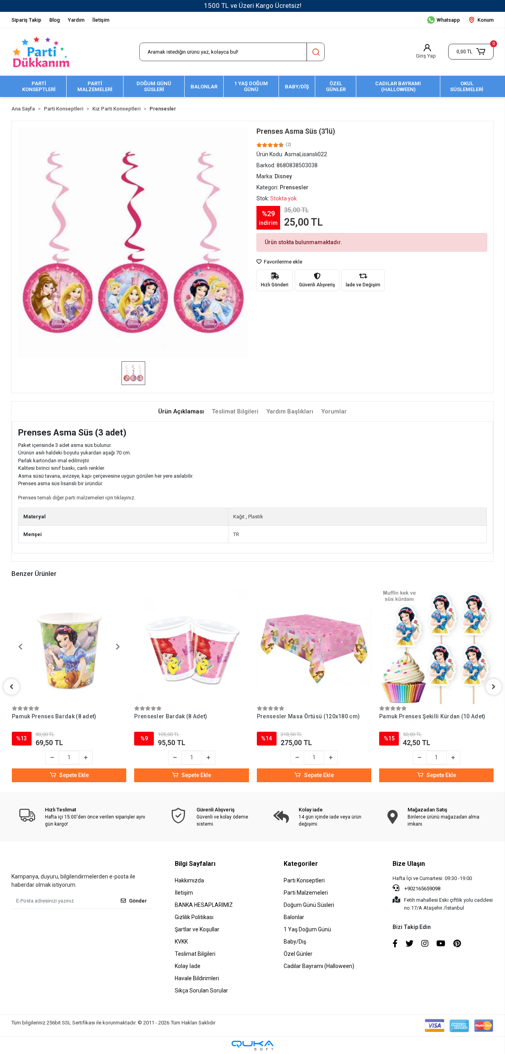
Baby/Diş (295, 941)
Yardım (76, 20)
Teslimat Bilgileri (195, 954)
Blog (54, 20)
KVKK (181, 941)
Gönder (138, 901)
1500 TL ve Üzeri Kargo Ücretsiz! (252, 5)
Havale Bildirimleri (197, 978)
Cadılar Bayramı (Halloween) (319, 966)
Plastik (255, 517)
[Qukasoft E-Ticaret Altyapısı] (252, 1045)
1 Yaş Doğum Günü (307, 929)
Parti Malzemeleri (306, 893)
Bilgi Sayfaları (195, 863)
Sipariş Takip (26, 20)
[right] (493, 686)
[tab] (181, 411)
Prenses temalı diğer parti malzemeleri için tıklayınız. (76, 498)
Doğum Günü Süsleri (309, 905)
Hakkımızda (189, 880)
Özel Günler (298, 954)
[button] (470, 52)
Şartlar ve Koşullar (197, 929)
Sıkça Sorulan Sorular (201, 990)
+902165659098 (421, 888)
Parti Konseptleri (304, 880)
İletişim (100, 20)
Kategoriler (301, 863)
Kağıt (239, 517)
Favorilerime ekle (282, 262)
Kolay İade (187, 966)
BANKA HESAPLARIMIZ (204, 905)
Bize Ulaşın (409, 863)
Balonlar (294, 917)
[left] (11, 686)
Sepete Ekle (74, 775)
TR (236, 534)
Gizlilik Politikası (194, 917)
